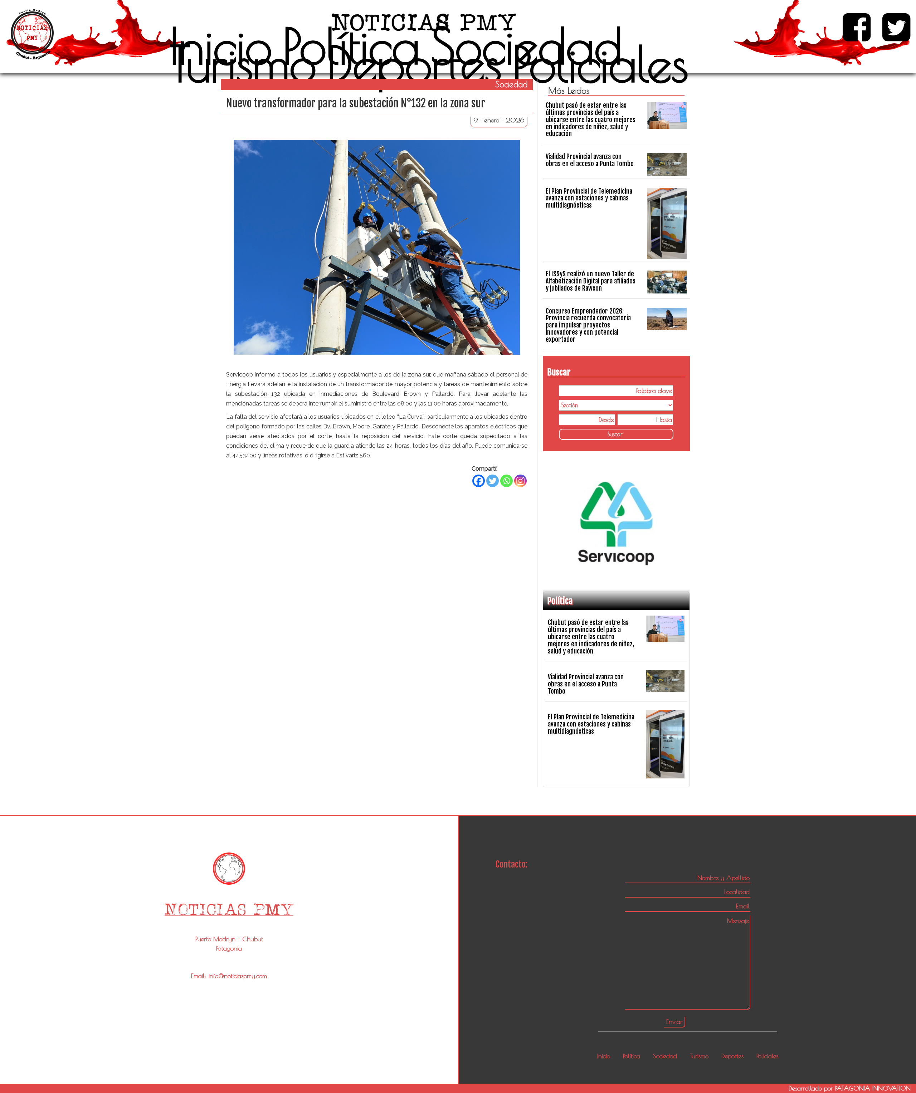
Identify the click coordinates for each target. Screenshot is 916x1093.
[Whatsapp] (506, 481)
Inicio (221, 46)
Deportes (414, 64)
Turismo (243, 64)
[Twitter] (492, 481)
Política (351, 46)
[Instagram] (520, 481)
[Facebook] (478, 481)
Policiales (600, 64)
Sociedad (526, 46)
